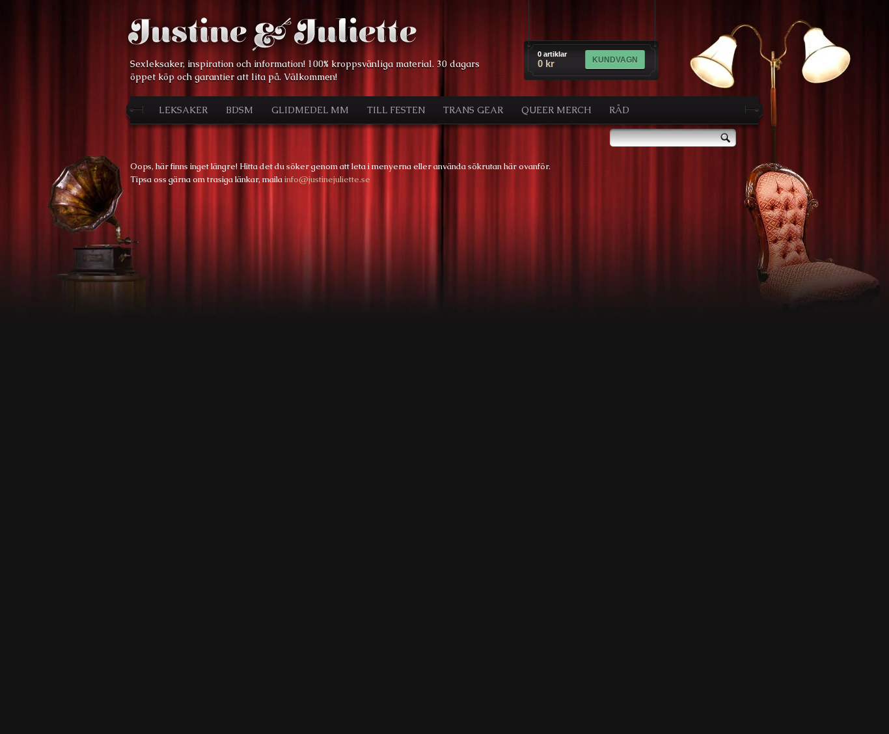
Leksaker (183, 110)
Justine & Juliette (272, 34)
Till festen (396, 110)
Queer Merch (556, 110)
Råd (619, 110)
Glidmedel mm (310, 110)
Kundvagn (615, 59)
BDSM (239, 110)
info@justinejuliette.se (327, 179)
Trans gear (473, 110)
